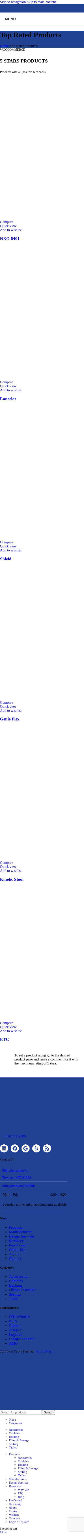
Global (14, 1325)
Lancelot (8, 399)
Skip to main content (41, 2)
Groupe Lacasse (21, 1339)
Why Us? (23, 1489)
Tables (14, 1299)
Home (4, 46)
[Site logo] (42, 27)
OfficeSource (19, 1317)
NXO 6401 (10, 238)
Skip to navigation (13, 2)
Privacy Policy (45, 1351)
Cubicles (16, 1281)
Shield (5, 559)
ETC (4, 1039)
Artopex (15, 1330)
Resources (17, 1241)
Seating (15, 1294)
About (14, 1254)
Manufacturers (20, 1232)
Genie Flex (9, 719)
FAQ (20, 1493)
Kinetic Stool (12, 879)
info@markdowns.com (18, 1186)
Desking (15, 1285)
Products (16, 1227)
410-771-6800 (16, 1136)
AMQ (13, 1343)
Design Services (21, 1236)
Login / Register (19, 1522)
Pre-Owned (18, 1245)
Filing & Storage (22, 1290)
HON (13, 1321)
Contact (15, 1258)
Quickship (17, 1250)
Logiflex (16, 1334)
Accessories (18, 1276)
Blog (21, 1497)
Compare (14, 1518)
